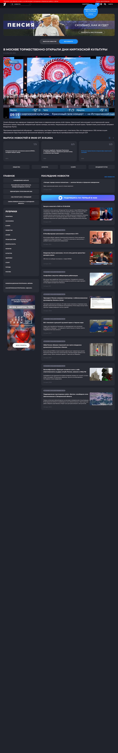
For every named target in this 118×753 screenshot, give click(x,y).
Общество (16, 167)
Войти (111, 4)
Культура (45, 167)
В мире (73, 167)
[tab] (49, 41)
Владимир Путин (102, 167)
